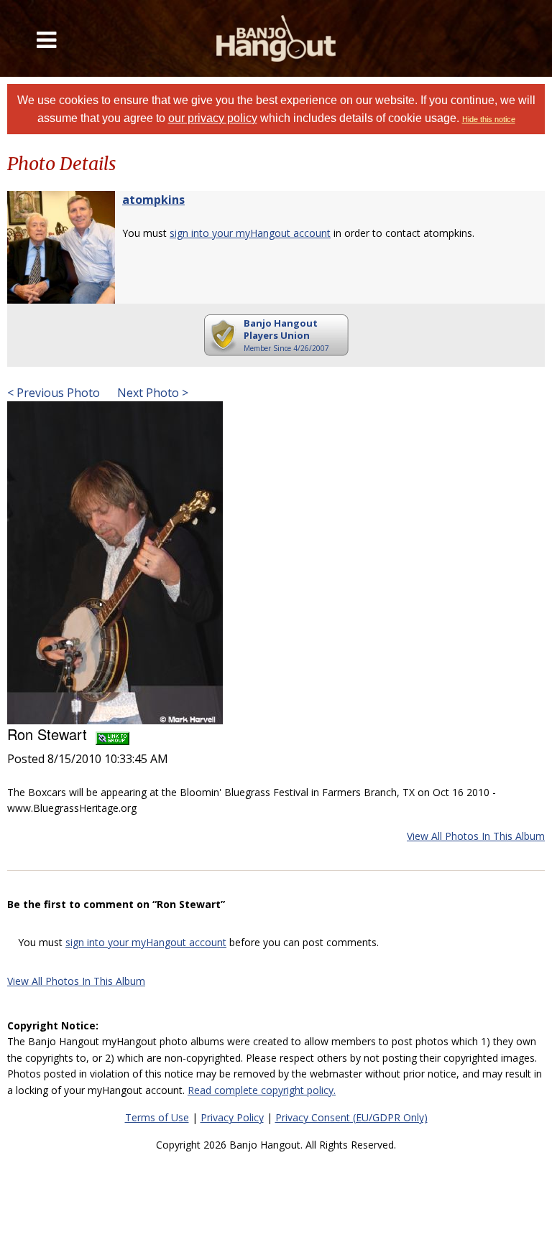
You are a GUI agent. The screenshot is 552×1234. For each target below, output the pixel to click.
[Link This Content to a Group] (112, 734)
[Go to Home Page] (276, 38)
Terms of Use (157, 1117)
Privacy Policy (232, 1117)
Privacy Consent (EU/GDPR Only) (351, 1117)
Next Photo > (151, 393)
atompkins (153, 199)
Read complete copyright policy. (262, 1090)
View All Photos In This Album (476, 836)
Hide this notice (488, 119)
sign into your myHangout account (250, 233)
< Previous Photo (53, 393)
